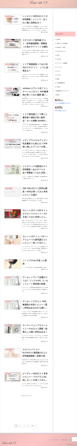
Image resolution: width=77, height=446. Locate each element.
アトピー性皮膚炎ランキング (62, 103)
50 (32, 426)
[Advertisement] (26, 407)
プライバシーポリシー (54, 439)
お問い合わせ (64, 439)
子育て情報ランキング (61, 110)
